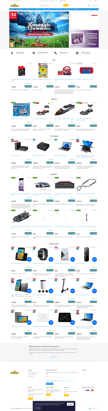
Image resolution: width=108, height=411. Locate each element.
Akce (56, 1)
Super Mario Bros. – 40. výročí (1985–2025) (71, 392)
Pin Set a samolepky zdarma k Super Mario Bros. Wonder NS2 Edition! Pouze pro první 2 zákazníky (53, 391)
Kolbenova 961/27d (41, 53)
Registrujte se (54, 356)
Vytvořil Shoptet (94, 408)
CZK (90, 1)
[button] (13, 30)
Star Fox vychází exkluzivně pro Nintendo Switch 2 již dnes (35, 394)
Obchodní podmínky (43, 1)
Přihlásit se (49, 383)
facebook (31, 376)
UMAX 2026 (66, 389)
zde (58, 404)
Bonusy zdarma (63, 1)
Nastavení (37, 408)
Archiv (30, 398)
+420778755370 (33, 374)
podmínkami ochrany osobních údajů (64, 381)
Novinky (51, 1)
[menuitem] (12, 9)
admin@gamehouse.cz (34, 372)
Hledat (65, 5)
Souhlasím (70, 404)
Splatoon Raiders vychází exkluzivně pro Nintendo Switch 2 (35, 390)
